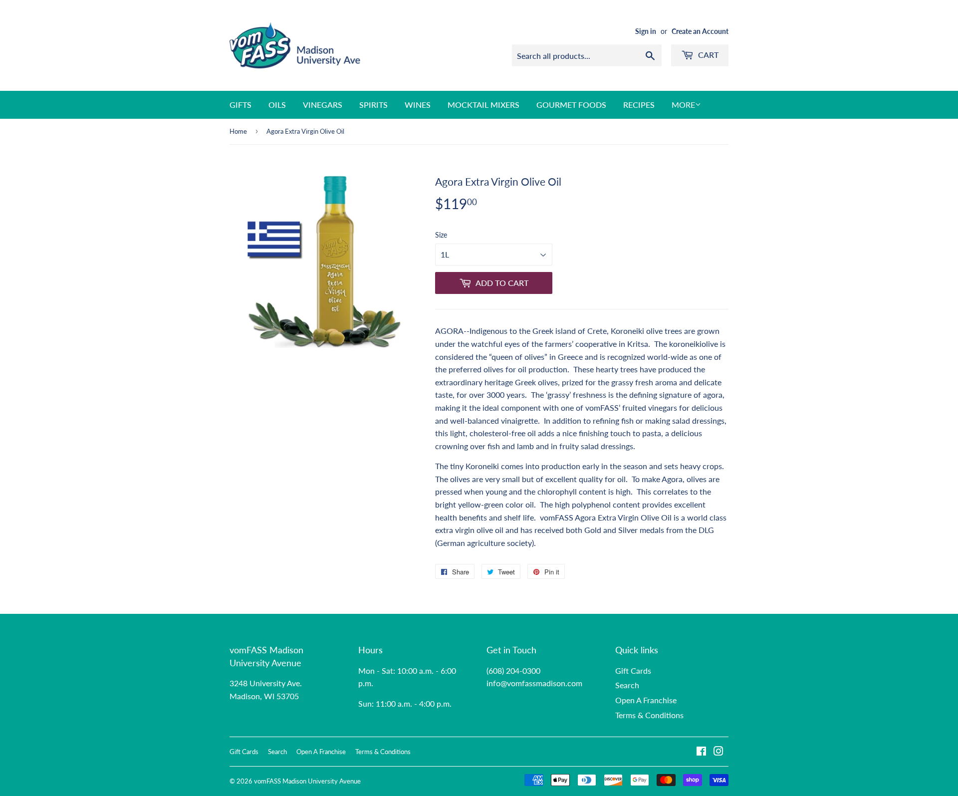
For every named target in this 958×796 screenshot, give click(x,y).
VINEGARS (322, 104)
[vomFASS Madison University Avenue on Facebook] (701, 752)
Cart (707, 54)
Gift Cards (633, 670)
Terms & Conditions (649, 715)
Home (238, 131)
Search (627, 685)
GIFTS (240, 104)
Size (441, 235)
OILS (277, 104)
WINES (418, 104)
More (683, 104)
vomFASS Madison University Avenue (307, 781)
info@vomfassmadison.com (534, 683)
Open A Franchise (646, 700)
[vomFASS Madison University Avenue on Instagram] (718, 752)
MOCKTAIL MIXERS (483, 104)
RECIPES (639, 104)
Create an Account (700, 31)
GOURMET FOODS (571, 104)
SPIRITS (373, 104)
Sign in (645, 31)
